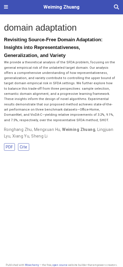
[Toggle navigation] (6, 7)
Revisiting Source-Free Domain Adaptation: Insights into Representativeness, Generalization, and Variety (53, 47)
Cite (23, 147)
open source (60, 264)
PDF (9, 147)
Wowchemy (32, 264)
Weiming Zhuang (61, 7)
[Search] (116, 7)
